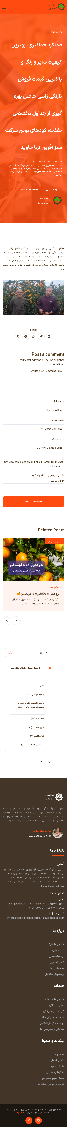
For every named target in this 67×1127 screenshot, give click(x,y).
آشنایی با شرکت (55, 944)
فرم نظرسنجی (56, 956)
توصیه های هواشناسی (51, 1023)
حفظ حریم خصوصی (52, 1078)
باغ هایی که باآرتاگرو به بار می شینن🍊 (38, 594)
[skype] (18, 336)
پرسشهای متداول (54, 974)
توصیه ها (40, 718)
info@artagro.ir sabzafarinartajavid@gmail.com (35, 918)
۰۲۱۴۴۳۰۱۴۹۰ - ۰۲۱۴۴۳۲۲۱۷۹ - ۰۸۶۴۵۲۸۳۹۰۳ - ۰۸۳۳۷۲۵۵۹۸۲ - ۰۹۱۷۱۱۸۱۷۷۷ (35, 906)
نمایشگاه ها (39, 736)
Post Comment (29, 189)
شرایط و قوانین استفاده (51, 1084)
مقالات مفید (57, 1066)
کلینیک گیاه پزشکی (53, 1011)
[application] (33, 297)
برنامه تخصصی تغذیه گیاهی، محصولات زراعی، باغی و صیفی (31, 705)
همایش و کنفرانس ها (34, 744)
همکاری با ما (57, 968)
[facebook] (49, 336)
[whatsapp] (33, 336)
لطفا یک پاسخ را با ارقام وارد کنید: (47, 475)
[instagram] (28, 1120)
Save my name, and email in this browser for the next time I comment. (34, 464)
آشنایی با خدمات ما (53, 999)
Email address (56, 420)
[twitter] (41, 336)
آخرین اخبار (57, 1060)
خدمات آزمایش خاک (52, 1017)
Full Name (59, 402)
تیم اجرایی (58, 950)
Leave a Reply (56, 364)
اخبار (42, 685)
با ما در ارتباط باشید (40, 836)
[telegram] (25, 336)
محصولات (58, 1054)
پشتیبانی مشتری (55, 1072)
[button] (16, 620)
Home (58, 162)
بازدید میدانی (43, 162)
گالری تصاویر (38, 727)
